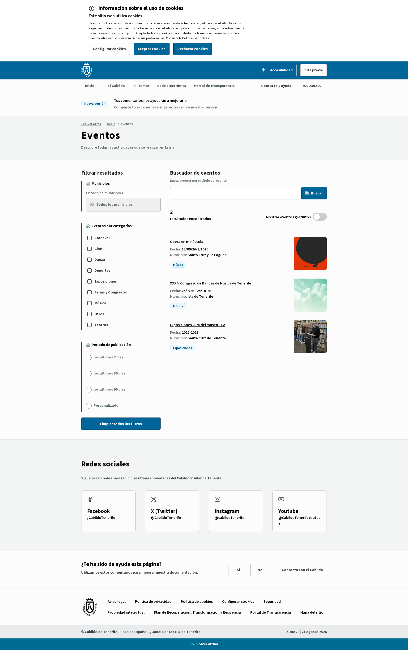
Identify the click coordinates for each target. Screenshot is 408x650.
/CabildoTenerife (101, 517)
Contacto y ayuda (276, 85)
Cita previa (313, 70)
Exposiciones (105, 281)
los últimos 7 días (108, 357)
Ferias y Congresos (110, 292)
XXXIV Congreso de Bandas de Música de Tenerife (210, 283)
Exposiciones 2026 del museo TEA (197, 324)
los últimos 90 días (109, 389)
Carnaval (102, 238)
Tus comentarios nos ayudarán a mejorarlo (150, 100)
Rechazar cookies (192, 49)
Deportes (102, 270)
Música (100, 303)
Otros (99, 314)
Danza (99, 259)
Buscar (317, 193)
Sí (238, 570)
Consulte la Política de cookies (187, 38)
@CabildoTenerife (166, 517)
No (260, 570)
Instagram (227, 511)
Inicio (111, 124)
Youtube (288, 511)
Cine (98, 248)
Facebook (98, 511)
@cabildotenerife (229, 517)
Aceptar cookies (152, 49)
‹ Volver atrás (91, 124)
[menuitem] (89, 86)
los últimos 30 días (109, 373)
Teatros (101, 324)
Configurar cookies (109, 49)
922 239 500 (312, 85)
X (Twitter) (164, 511)
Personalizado (106, 405)
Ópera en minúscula (186, 241)
